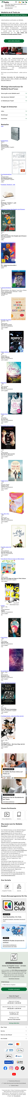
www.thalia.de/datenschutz (8, 875)
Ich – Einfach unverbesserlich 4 (8, 242)
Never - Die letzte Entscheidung (8, 682)
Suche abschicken (9, 8)
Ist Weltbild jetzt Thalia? (7, 101)
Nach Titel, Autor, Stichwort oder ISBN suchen (15, 4)
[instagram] (11, 1068)
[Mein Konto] (19, 2)
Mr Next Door (4, 414)
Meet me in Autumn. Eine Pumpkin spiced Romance (13, 209)
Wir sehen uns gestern (6, 319)
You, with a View (5, 513)
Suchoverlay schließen (9, 5)
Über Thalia (4, 1027)
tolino (2, 111)
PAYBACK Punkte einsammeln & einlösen (14, 936)
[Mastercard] (17, 1044)
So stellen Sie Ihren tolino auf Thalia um (14, 765)
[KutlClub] (20, 1062)
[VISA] (10, 1044)
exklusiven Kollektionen (21, 850)
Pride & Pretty (4, 637)
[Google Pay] (20, 1050)
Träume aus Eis (4, 480)
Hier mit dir (4, 382)
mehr (2, 126)
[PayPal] (19, 1056)
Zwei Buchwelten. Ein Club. (14, 910)
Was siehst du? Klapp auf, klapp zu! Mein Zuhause (12, 558)
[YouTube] (14, 1074)
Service (3, 1031)
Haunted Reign (4, 140)
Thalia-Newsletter (5, 864)
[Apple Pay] (8, 1056)
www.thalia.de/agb (17, 874)
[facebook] (5, 1068)
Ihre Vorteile (4, 1038)
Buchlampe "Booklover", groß (8, 184)
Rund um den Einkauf (6, 1035)
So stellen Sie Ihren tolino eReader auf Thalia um (14, 15)
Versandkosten (17, 1096)
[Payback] (9, 1062)
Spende (19, 887)
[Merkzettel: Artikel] (22, 2)
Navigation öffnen (2, 6)
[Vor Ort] (16, 2)
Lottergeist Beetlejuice (6, 287)
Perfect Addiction (5, 352)
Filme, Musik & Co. (7, 815)
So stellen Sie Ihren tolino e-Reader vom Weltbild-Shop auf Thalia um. (14, 78)
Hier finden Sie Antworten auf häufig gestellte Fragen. (14, 33)
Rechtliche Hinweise (14, 978)
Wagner (3, 605)
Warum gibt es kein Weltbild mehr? (10, 93)
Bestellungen (4, 115)
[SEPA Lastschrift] (9, 1050)
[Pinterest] (17, 1068)
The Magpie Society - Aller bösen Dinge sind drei (12, 716)
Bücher (19, 815)
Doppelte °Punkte (7, 887)
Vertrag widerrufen (14, 1023)
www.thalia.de (4, 833)
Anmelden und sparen (14, 989)
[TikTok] (22, 1068)
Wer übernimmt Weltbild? (8, 97)
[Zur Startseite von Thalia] (8, 2)
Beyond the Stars (5, 671)
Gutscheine (4, 118)
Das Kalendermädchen (6, 174)
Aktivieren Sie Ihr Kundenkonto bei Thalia (14, 791)
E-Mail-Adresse (5, 982)
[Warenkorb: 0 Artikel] (25, 2)
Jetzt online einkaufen (14, 41)
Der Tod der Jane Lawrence (7, 425)
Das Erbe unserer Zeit (6, 547)
